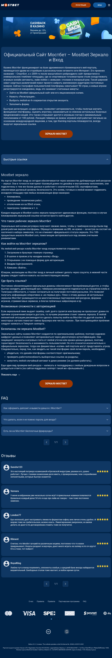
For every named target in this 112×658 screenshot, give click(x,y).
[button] (51, 619)
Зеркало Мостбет (56, 133)
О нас (31, 601)
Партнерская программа (69, 601)
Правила (40, 601)
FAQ (84, 601)
